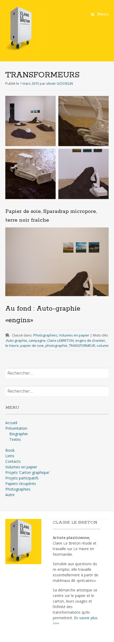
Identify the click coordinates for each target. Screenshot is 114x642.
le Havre (12, 345)
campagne (37, 340)
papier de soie (32, 345)
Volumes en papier (74, 335)
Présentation (16, 428)
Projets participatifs (22, 478)
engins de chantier (90, 340)
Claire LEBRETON (60, 340)
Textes (15, 439)
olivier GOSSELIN (59, 83)
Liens (9, 455)
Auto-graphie (16, 340)
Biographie (18, 433)
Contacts (13, 461)
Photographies (45, 335)
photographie (56, 345)
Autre (10, 494)
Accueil (11, 422)
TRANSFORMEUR (82, 345)
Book (10, 450)
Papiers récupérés (20, 483)
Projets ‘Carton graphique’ (27, 472)
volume (103, 345)
